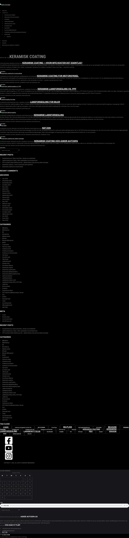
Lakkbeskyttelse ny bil (31, 89)
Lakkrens (21, 102)
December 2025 (7, 180)
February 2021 (6, 203)
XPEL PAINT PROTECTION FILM (11, 17)
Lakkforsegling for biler (45, 102)
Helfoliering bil (19, 89)
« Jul (1, 502)
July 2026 (5, 178)
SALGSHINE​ (7, 27)
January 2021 (6, 205)
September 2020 (7, 214)
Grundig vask (6, 257)
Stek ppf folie (6, 298)
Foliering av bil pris (7, 251)
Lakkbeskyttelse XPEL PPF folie (12, 282)
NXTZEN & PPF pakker (9, 14)
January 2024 (6, 193)
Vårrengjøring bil (7, 305)
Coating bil (5, 244)
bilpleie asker (5, 63)
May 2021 (5, 201)
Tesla (3, 301)
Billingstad (54, 427)
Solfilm (4, 296)
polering (61, 431)
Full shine (12, 89)
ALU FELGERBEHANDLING (10, 30)
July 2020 (5, 216)
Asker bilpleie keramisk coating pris (23, 427)
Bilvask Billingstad (7, 240)
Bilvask (4, 238)
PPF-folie (80, 431)
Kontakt (4, 40)
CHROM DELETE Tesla (9, 23)
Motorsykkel (33, 76)
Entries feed (6, 317)
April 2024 (5, 189)
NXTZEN (4, 42)
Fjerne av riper (6, 246)
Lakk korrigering (7, 276)
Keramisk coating (14, 63)
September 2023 (7, 195)
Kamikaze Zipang (5, 141)
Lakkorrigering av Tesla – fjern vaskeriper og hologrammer (19, 160)
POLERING (6, 19)
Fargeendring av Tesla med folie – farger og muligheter (18, 158)
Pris (21, 63)
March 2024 (5, 191)
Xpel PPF (30, 433)
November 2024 (7, 182)
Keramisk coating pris (7, 76)
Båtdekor (5, 228)
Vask (4, 433)
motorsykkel (33, 82)
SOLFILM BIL (7, 34)
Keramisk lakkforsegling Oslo (10, 102)
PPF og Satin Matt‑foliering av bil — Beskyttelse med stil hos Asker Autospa (25, 162)
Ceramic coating (10, 121)
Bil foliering (4, 89)
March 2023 (5, 197)
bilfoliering (41, 427)
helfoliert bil (62, 429)
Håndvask (5, 259)
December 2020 (7, 207)
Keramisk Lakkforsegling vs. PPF (57, 89)
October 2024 (6, 184)
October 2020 (6, 212)
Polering (27, 102)
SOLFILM (9, 36)
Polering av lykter (7, 290)
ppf (71, 431)
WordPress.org (6, 321)
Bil (3, 232)
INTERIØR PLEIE (8, 25)
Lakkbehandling (7, 278)
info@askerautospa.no (8, 530)
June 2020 (5, 218)
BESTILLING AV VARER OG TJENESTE (10, 45)
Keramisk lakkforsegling (23, 95)
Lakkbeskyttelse (24, 82)
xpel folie (5, 307)
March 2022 (5, 199)
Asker (7, 82)
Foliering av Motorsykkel (9, 253)
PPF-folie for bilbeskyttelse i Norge (12, 292)
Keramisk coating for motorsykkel (58, 76)
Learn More (2, 71)
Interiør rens (6, 263)
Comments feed (7, 319)
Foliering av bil (6, 248)
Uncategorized (6, 303)
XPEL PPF (4, 10)
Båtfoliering (5, 230)
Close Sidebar (5, 470)
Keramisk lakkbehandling (21, 76)
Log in (4, 314)
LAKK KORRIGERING (9, 21)
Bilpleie (8, 145)
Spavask (112, 431)
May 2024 (5, 187)
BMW (4, 242)
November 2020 (7, 209)
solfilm (100, 431)
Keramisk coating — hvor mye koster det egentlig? (52, 62)
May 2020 (5, 220)
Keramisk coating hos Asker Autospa (56, 141)
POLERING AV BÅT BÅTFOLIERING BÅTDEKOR (15, 32)
